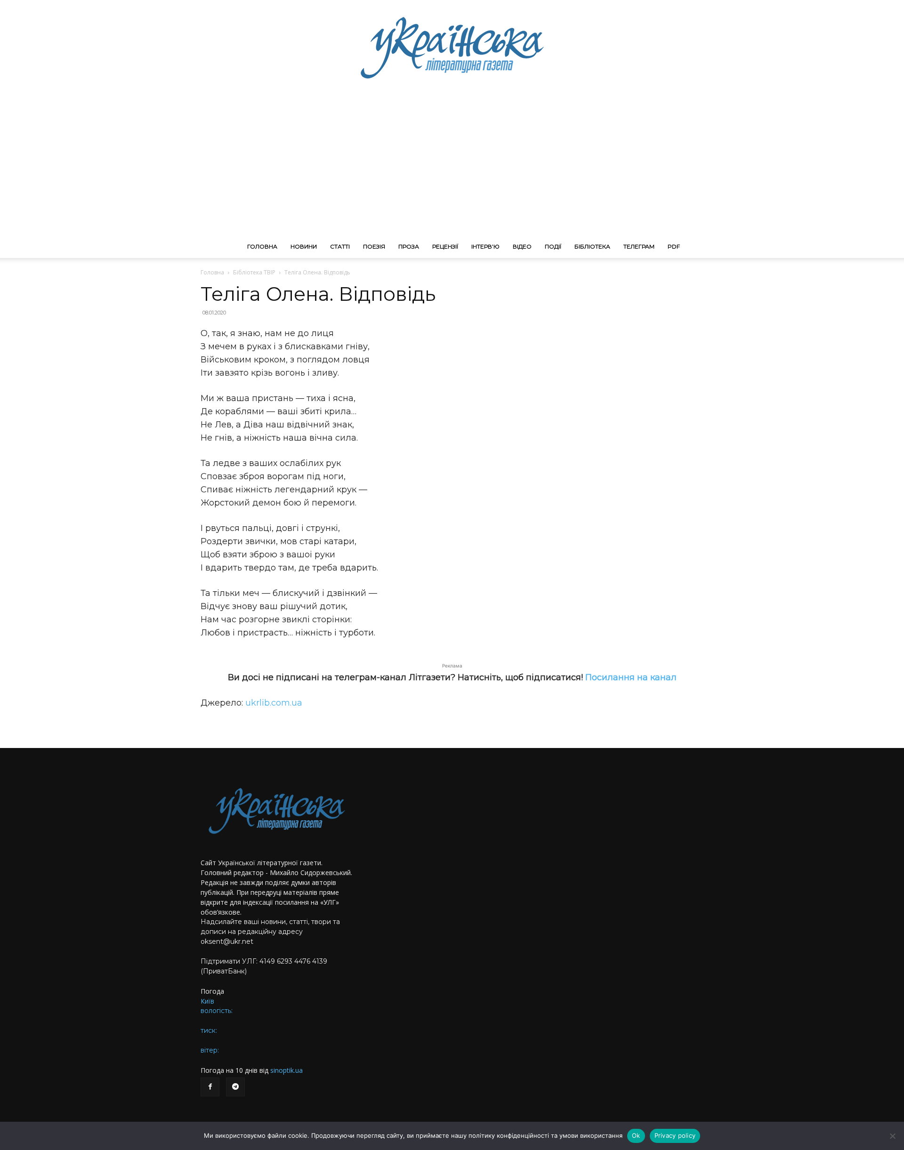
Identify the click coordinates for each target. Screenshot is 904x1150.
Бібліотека (592, 246)
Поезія (374, 246)
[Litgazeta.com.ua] (452, 47)
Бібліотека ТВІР (254, 272)
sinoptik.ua (286, 1070)
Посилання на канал (631, 677)
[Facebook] (210, 1087)
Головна (262, 246)
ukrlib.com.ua (273, 703)
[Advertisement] (452, 165)
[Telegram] (235, 1087)
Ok (636, 1135)
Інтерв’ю (485, 246)
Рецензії (445, 246)
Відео (522, 246)
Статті (340, 246)
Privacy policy (675, 1135)
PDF (674, 246)
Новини (304, 246)
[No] (892, 1136)
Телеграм (638, 246)
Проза (408, 246)
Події (553, 246)
